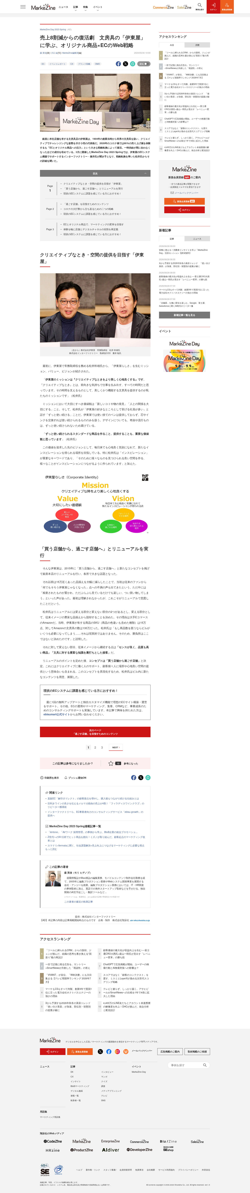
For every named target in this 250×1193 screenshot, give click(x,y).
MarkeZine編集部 (70, 52)
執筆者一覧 (76, 1100)
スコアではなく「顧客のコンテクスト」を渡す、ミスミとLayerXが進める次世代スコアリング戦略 (126, 978)
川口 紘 (54, 52)
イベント (98, 6)
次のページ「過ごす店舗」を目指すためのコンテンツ (95, 731)
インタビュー (107, 1071)
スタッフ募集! (109, 1169)
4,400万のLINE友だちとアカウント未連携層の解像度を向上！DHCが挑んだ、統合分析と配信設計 (126, 1006)
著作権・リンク (93, 1169)
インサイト (76, 1081)
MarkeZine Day (139, 1071)
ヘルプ (79, 1169)
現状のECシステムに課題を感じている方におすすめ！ (92, 193)
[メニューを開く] (23, 7)
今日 (172, 45)
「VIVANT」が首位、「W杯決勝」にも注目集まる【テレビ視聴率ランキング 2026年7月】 (68, 978)
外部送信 (206, 1169)
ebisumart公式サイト (57, 714)
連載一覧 (75, 1095)
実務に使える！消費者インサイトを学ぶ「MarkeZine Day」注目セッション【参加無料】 (183, 251)
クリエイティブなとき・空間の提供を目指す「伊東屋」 (93, 183)
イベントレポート (57, 63)
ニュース (63, 6)
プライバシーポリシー (188, 1169)
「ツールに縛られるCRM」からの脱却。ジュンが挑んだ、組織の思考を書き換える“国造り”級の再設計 (68, 953)
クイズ (104, 1081)
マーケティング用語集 (50, 1116)
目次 (95, 173)
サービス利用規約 (166, 1169)
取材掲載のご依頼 (197, 1051)
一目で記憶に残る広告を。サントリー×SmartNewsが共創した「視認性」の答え (67, 965)
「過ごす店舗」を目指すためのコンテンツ (86, 204)
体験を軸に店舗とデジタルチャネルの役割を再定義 (90, 229)
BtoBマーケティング (80, 1086)
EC (43, 63)
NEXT (115, 747)
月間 (197, 45)
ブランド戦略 (84, 63)
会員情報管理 (126, 1169)
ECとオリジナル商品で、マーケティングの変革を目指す (93, 224)
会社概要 (151, 1169)
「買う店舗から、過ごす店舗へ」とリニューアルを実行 (93, 188)
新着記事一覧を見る (184, 315)
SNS (103, 1100)
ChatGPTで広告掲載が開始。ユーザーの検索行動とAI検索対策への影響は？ (126, 965)
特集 (85, 6)
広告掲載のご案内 (170, 1051)
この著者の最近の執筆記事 (78, 901)
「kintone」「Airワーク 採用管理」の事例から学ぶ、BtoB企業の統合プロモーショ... (93, 832)
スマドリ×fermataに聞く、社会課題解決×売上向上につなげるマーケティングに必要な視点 (96, 845)
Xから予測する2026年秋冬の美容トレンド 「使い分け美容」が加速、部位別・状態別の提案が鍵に (69, 1006)
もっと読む (51, 849)
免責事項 (139, 1169)
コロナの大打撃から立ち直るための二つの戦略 (88, 208)
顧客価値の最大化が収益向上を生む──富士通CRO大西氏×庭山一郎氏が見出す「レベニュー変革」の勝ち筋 (126, 953)
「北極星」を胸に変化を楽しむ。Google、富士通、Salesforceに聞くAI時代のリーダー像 (183, 304)
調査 (103, 1086)
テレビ (104, 1095)
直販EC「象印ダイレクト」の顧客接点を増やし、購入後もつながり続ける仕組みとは (93, 798)
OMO (97, 63)
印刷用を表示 (52, 777)
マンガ (104, 1076)
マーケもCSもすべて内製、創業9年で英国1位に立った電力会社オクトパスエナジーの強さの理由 (68, 992)
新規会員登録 (185, 201)
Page (50, 208)
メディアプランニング (111, 1090)
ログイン (186, 209)
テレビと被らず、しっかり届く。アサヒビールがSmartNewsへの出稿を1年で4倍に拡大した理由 (126, 992)
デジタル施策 (77, 1090)
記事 (75, 6)
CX (71, 63)
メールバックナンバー (186, 192)
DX (72, 1071)
